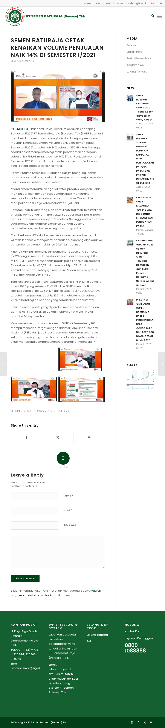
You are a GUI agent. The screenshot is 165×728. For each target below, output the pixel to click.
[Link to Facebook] (138, 722)
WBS (108, 3)
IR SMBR (65, 411)
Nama (68, 496)
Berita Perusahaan (140, 58)
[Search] (150, 16)
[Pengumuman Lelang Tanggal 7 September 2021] (3, 364)
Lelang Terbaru (137, 71)
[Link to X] (144, 722)
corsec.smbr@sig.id (26, 668)
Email (67, 510)
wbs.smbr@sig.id (61, 669)
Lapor (119, 3)
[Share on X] (57, 437)
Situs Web (69, 525)
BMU (98, 3)
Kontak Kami (133, 631)
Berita (14, 61)
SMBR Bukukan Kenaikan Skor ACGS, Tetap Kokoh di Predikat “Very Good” (144, 108)
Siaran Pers (26, 61)
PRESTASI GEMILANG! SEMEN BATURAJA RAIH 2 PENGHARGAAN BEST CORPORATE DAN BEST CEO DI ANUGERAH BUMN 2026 (145, 320)
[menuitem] (88, 3)
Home (88, 3)
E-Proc (91, 641)
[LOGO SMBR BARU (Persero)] (45, 16)
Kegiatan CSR (136, 65)
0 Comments (44, 411)
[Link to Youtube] (151, 722)
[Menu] (159, 16)
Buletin (131, 45)
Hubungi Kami (137, 3)
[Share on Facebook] (26, 437)
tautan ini (67, 674)
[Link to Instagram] (131, 722)
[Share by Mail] (88, 437)
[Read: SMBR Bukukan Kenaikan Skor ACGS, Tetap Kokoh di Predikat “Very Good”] (130, 98)
